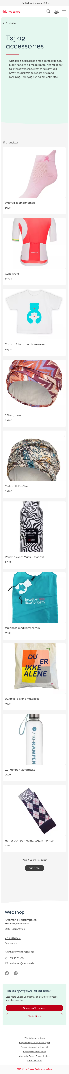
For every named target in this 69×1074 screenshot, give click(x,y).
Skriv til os (34, 1016)
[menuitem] (48, 11)
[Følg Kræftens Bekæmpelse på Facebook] (7, 973)
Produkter (11, 23)
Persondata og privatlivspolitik (34, 1047)
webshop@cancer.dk (22, 963)
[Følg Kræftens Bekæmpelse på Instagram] (16, 973)
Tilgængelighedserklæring (34, 1051)
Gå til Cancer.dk (34, 1060)
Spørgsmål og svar (34, 1008)
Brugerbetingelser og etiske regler (34, 1042)
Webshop (15, 912)
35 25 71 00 (17, 958)
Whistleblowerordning (35, 1038)
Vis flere (34, 867)
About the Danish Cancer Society (34, 1056)
